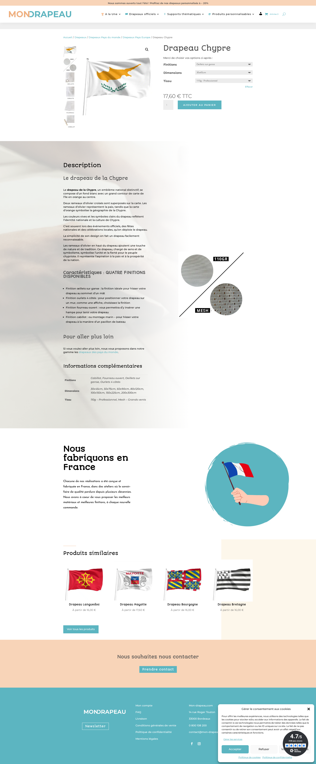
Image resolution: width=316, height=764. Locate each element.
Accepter (235, 749)
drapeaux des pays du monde (98, 352)
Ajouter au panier (199, 104)
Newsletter (95, 726)
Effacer (249, 87)
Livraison (141, 718)
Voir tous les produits (81, 629)
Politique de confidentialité (277, 757)
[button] (309, 709)
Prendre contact (158, 669)
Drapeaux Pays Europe (136, 37)
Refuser (264, 749)
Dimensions (172, 73)
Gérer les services (232, 739)
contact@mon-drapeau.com (207, 732)
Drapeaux (80, 37)
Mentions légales (147, 738)
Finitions (170, 64)
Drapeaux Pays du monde (104, 37)
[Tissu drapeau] (211, 316)
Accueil (67, 37)
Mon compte (144, 705)
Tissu (167, 81)
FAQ (138, 712)
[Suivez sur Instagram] (199, 744)
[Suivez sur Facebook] (192, 744)
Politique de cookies (249, 757)
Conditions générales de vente (156, 725)
